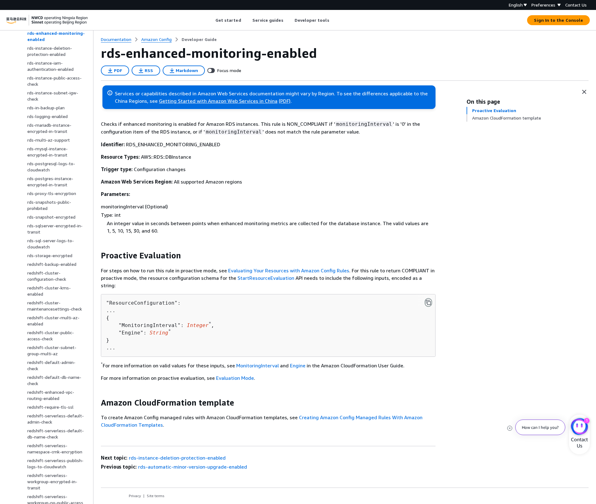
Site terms (156, 495)
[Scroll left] (210, 20)
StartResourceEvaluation (265, 278)
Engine (297, 365)
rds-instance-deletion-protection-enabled (177, 458)
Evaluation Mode (235, 378)
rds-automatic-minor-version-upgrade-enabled (192, 467)
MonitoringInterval (257, 365)
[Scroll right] (334, 20)
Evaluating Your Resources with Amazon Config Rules (288, 270)
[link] (199, 39)
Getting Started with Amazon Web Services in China (218, 101)
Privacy (135, 495)
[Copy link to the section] (96, 255)
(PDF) (285, 101)
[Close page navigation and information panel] (584, 92)
